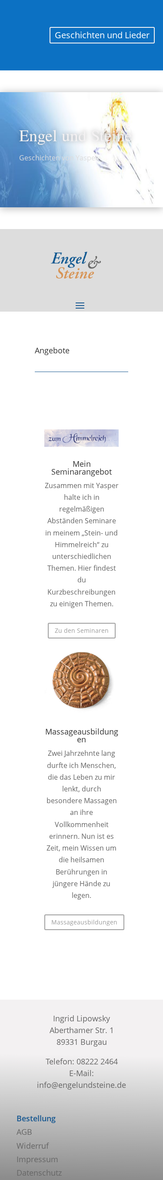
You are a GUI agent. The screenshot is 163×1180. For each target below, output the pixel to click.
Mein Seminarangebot (81, 468)
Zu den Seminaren (82, 630)
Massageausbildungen (81, 735)
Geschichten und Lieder (102, 35)
